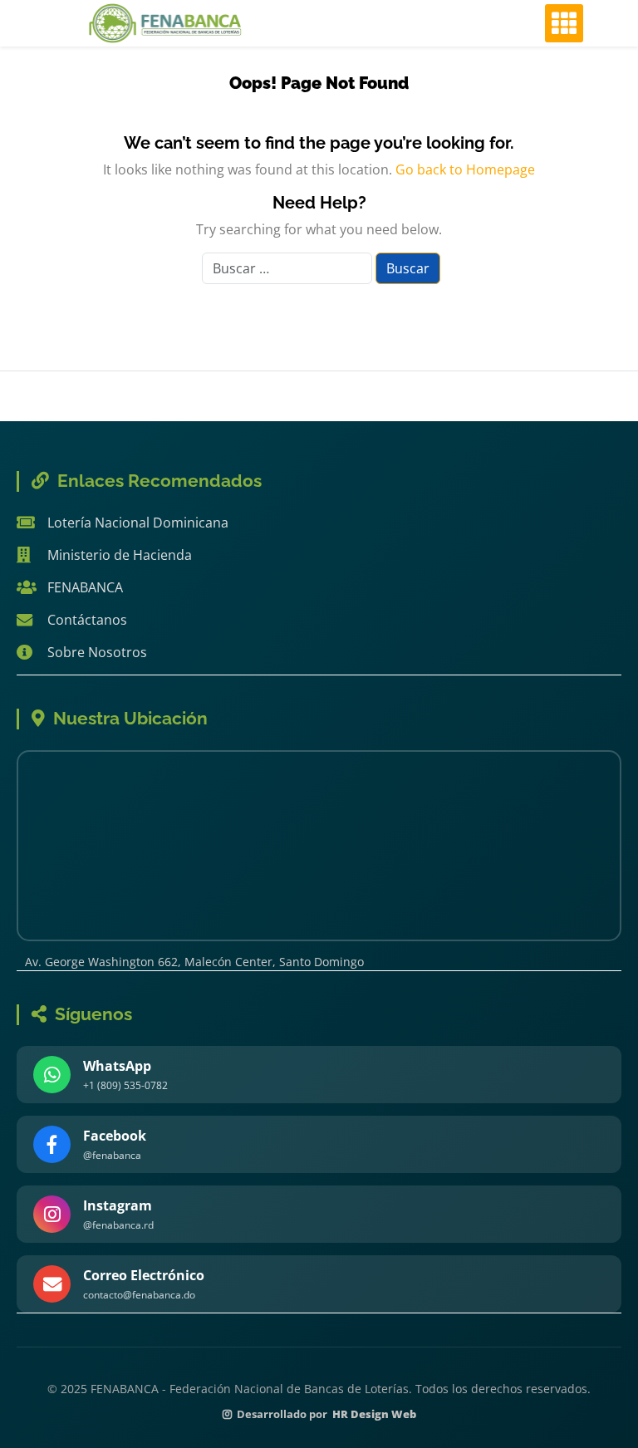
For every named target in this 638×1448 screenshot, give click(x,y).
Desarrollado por (326, 1413)
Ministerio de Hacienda (119, 555)
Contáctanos (87, 620)
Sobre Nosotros (97, 652)
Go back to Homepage (465, 169)
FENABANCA (85, 587)
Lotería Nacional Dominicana (137, 522)
